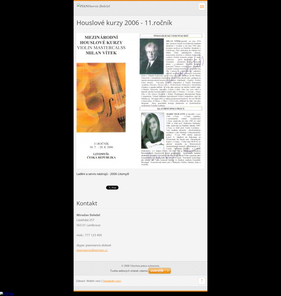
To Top (201, 281)
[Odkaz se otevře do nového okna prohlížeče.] (140, 100)
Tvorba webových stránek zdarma (129, 270)
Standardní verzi (112, 281)
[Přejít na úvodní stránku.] (128, 7)
